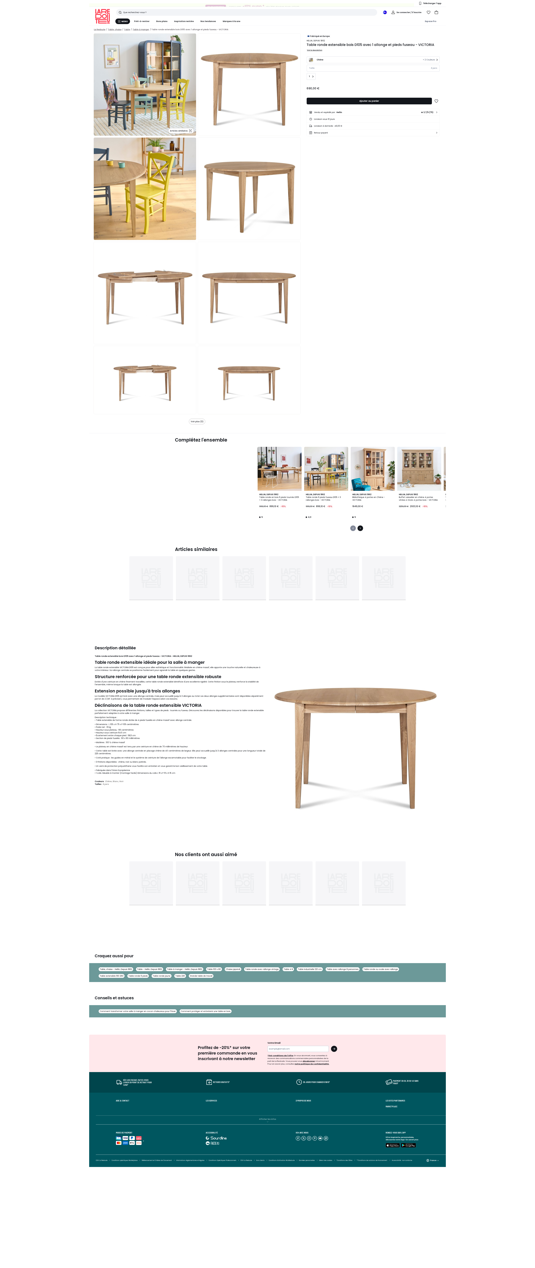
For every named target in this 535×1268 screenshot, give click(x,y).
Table (127, 29)
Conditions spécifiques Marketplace (125, 1160)
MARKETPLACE (391, 1106)
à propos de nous (303, 1100)
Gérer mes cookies (325, 1160)
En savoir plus (412, 1139)
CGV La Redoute (101, 1160)
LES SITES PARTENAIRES (395, 1100)
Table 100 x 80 (214, 969)
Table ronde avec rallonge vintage (262, 969)
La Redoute (99, 29)
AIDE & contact (122, 1100)
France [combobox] (433, 1160)
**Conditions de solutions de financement (372, 1160)
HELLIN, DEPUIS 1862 (316, 40)
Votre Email (274, 1043)
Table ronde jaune (161, 976)
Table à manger (141, 29)
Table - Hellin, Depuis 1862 (149, 969)
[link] (373, 112)
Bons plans (162, 21)
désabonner (309, 1061)
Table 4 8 (288, 969)
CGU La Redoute (246, 1160)
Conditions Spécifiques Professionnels (222, 1160)
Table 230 (180, 976)
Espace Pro (430, 21)
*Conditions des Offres (344, 1160)
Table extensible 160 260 (111, 976)
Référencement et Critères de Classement (157, 1160)
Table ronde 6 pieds (138, 976)
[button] (436, 12)
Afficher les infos (267, 1119)
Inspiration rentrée (184, 21)
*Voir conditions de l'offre (280, 1055)
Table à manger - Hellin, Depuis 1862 (184, 969)
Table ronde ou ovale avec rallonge (380, 969)
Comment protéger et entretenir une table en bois (205, 1011)
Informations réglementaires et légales (190, 1160)
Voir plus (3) (197, 421)
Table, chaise (114, 29)
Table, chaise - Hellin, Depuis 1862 (116, 969)
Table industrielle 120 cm (310, 969)
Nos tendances (208, 21)
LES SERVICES (211, 1100)
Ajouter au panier (369, 101)
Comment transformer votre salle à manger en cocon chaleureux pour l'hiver (138, 1011)
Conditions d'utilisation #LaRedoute (282, 1160)
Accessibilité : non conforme (402, 1160)
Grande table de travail (201, 976)
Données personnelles (307, 1160)
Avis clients (260, 1160)
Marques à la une (231, 21)
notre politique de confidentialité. (312, 1064)
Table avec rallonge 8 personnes (342, 969)
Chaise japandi (233, 969)
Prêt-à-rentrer (142, 21)
